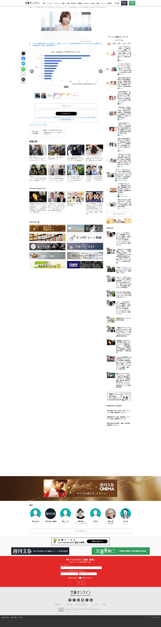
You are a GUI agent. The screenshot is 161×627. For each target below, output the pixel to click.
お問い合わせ (69, 604)
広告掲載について (59, 604)
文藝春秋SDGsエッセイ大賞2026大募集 (74, 205)
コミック (103, 3)
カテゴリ (56, 3)
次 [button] (101, 71)
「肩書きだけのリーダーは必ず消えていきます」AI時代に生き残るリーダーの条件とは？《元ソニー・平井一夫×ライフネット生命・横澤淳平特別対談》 (56, 208)
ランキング (50, 3)
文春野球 (109, 3)
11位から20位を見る (119, 213)
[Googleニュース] (82, 600)
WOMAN (86, 3)
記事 (39, 7)
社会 (45, 124)
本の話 (20, 617)
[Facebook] (69, 600)
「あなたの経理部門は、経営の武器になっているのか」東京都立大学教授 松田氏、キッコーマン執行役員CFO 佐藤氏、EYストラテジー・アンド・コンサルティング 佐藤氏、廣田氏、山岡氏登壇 (94, 209)
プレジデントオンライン (124, 208)
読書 (98, 3)
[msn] (86, 600)
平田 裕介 (121, 88)
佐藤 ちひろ (122, 60)
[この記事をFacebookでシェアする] (23, 58)
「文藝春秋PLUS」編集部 (122, 180)
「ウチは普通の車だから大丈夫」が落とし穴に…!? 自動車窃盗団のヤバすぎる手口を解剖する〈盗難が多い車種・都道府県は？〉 (66, 44)
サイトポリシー (95, 604)
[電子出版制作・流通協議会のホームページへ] (61, 610)
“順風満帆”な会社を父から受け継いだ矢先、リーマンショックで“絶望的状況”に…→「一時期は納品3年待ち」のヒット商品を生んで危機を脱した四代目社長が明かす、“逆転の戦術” (38, 208)
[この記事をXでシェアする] (23, 53)
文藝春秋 (80, 3)
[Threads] (78, 600)
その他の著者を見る (80, 531)
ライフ (34, 7)
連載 (68, 3)
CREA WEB (14, 617)
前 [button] (32, 71)
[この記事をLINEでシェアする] (23, 69)
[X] (74, 600)
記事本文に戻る (66, 106)
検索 (118, 3)
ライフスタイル (38, 124)
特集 (63, 3)
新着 (44, 3)
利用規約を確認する (73, 577)
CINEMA (92, 3)
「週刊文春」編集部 (123, 196)
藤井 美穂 (121, 194)
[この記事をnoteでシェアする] (23, 75)
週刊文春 (73, 3)
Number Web (5, 617)
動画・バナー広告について (82, 604)
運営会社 (104, 604)
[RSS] (91, 600)
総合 (122, 40)
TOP (30, 7)
